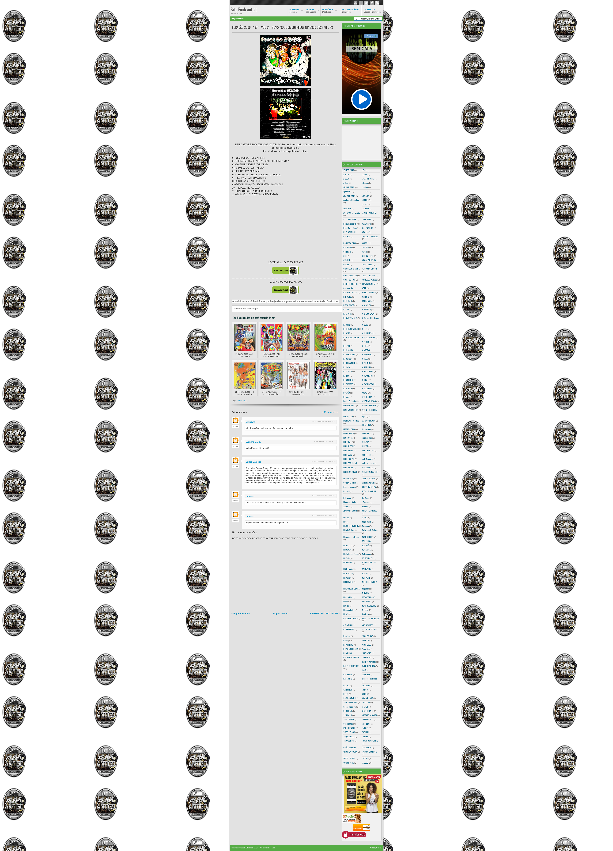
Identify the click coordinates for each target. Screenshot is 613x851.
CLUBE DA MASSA (350, 275)
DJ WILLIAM (347, 388)
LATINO (364, 517)
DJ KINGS (346, 346)
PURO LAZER (366, 653)
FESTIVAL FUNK (349, 429)
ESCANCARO (348, 416)
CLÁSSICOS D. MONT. (351, 268)
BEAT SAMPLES (367, 228)
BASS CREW (366, 223)
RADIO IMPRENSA (368, 666)
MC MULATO (348, 573)
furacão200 (242, 401)
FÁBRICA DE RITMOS (351, 420)
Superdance (348, 723)
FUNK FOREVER (349, 459)
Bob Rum (346, 236)
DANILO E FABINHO (369, 292)
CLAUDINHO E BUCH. (369, 268)
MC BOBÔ (365, 545)
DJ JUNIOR (365, 341)
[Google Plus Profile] (361, 3)
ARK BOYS (365, 208)
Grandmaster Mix (368, 482)
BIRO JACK (366, 232)
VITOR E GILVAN (349, 758)
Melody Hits (347, 597)
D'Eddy (364, 288)
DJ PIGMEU (366, 363)
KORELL (346, 517)
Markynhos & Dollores (370, 530)
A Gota (345, 183)
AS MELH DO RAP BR (369, 212)
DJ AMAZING (366, 309)
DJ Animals (347, 313)
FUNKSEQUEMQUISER (370, 471)
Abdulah (365, 187)
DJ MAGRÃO (366, 350)
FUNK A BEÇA (348, 450)
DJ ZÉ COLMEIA (367, 388)
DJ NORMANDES (349, 363)
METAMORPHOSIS (368, 597)
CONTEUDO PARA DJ (369, 279)
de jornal (294, 10)
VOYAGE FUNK (348, 762)
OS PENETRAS (348, 629)
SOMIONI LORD (367, 698)
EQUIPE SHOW (367, 397)
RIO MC (346, 685)
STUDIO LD (347, 715)
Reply (235, 426)
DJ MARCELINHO (349, 354)
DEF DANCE (347, 296)
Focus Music (366, 433)
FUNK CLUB (347, 454)
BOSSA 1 (365, 243)
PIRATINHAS (348, 644)
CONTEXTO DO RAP (350, 284)
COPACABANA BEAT (369, 284)
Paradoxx (347, 636)
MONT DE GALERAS (369, 605)
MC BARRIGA (366, 541)
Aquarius (365, 204)
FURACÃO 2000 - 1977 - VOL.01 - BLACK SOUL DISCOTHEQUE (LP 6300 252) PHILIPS (282, 27)
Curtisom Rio (348, 288)
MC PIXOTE (366, 577)
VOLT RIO (365, 758)
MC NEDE (365, 573)
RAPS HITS (347, 678)
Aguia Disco (347, 191)
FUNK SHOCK (348, 467)
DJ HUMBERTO (367, 333)
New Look (365, 614)
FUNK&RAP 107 (367, 467)
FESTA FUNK (366, 425)
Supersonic (366, 723)
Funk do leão (366, 454)
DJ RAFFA (346, 367)
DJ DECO (365, 324)
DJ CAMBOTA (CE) (350, 318)
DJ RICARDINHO (368, 371)
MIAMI (345, 601)
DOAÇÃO (346, 392)
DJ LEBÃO (365, 346)
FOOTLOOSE (347, 437)
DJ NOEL (365, 358)
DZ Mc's (346, 397)
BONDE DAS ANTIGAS (370, 236)
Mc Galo (346, 558)
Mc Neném (347, 577)
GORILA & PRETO (349, 482)
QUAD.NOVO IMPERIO (351, 657)
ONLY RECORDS (367, 625)
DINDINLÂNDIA (367, 301)
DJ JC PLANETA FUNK (351, 337)
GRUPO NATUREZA (369, 487)
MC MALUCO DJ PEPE (369, 562)
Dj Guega (378, 848)
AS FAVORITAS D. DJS (351, 212)
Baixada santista (349, 223)
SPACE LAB (366, 702)
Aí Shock (365, 191)
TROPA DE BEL (348, 740)
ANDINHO (365, 200)
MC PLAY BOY (348, 582)
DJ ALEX (346, 309)
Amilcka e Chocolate (351, 200)
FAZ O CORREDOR (368, 420)
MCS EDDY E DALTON (369, 582)
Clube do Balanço (368, 275)
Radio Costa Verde (369, 661)
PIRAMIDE (365, 640)
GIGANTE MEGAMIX (369, 478)
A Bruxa (346, 174)
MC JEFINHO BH (367, 558)
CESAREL (346, 260)
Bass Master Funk (350, 228)
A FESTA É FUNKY (368, 178)
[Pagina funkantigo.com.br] (372, 3)
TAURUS (365, 728)
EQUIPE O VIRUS (349, 405)
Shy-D (345, 694)
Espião (364, 416)
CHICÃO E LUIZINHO (369, 260)
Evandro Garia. (253, 442)
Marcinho (365, 526)
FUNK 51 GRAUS (349, 446)
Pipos (345, 640)
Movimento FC (348, 610)
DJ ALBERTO (366, 305)
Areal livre (347, 208)
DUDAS (364, 392)
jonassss (250, 496)
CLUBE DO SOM (349, 279)
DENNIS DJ (366, 296)
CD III (345, 256)
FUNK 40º (365, 442)
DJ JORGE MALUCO (368, 337)
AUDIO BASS (366, 219)
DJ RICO (346, 375)
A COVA (364, 174)
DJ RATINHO (366, 367)
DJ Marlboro (347, 358)
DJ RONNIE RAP (367, 375)
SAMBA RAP (347, 689)
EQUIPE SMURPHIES (351, 409)
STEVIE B (365, 706)
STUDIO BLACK (367, 711)
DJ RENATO (347, 371)
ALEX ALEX (365, 195)
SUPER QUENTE (367, 719)
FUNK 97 (365, 446)
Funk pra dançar (368, 463)
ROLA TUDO (366, 685)
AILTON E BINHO (349, 195)
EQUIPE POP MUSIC (369, 405)
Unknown (250, 422)
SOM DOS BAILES (349, 698)
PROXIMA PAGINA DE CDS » (325, 613)
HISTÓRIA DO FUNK (369, 491)
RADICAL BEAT (367, 657)
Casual (364, 251)
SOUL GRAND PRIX (350, 702)
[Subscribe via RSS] (377, 3)
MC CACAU (347, 549)
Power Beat (366, 649)
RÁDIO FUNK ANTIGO (351, 666)
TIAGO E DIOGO (349, 732)
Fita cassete (366, 429)
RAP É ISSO (366, 674)
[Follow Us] (366, 3)
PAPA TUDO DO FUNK (370, 629)
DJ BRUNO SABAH (368, 313)
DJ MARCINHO (367, 354)
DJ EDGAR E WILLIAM (351, 329)
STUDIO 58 (347, 711)
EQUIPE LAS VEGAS (369, 401)
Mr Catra (365, 610)
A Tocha (365, 183)
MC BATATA (347, 545)
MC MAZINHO (366, 569)
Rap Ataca (365, 670)
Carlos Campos (253, 462)
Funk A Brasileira (368, 450)
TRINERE (365, 736)
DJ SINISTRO (348, 380)
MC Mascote (348, 569)
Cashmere (347, 251)
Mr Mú (345, 614)
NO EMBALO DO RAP (351, 618)
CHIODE (346, 264)
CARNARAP (347, 247)
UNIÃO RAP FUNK (349, 747)
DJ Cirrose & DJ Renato (370, 318)
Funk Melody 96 (367, 459)
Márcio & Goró (348, 530)
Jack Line (346, 506)
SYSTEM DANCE (349, 728)
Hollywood (347, 498)
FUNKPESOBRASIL (350, 471)
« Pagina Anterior (240, 613)
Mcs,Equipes (327, 10)
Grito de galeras (349, 487)
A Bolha (364, 170)
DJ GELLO (346, 333)
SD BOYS (365, 689)
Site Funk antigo (244, 9)
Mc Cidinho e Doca (350, 554)
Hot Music (365, 498)
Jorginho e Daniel (350, 510)
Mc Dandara (366, 554)
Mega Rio (365, 588)
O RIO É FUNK (348, 625)
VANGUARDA (366, 747)
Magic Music (366, 521)
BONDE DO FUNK (349, 243)
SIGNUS (365, 694)
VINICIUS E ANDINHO (369, 751)
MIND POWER (367, 601)
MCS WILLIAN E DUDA (351, 588)
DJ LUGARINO (348, 350)
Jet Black (365, 506)
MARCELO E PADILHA (351, 526)
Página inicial (237, 19)
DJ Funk (364, 329)
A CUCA (346, 178)
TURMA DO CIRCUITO (370, 740)
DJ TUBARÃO (348, 384)
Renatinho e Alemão (369, 678)
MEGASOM (365, 593)
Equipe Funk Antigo (372, 10)
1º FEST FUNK (348, 170)
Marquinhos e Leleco (351, 537)
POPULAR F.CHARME (351, 649)
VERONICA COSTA (350, 751)
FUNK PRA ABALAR (350, 463)
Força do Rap (367, 437)
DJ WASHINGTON (368, 384)
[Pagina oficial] (355, 3)
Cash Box (365, 247)
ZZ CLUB (365, 762)
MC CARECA (366, 549)
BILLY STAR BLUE (349, 232)
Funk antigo (350, 10)
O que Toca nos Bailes (370, 618)
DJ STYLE (365, 380)
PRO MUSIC (347, 653)
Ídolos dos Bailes (349, 502)
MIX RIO (346, 605)
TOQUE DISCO (348, 736)
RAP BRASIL (348, 674)
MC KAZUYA (347, 562)
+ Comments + (330, 412)
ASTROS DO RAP (349, 219)
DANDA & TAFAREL (350, 292)
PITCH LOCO (366, 644)
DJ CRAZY (347, 324)
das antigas (311, 10)
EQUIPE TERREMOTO (369, 409)
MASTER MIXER (367, 537)
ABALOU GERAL (349, 187)
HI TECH (346, 491)
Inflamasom (366, 502)
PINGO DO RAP (367, 636)
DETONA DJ (347, 301)
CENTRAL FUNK (367, 256)
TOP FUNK (365, 732)
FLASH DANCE (348, 433)
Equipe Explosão (349, 401)
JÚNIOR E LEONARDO (369, 510)
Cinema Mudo (367, 264)
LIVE (344, 521)
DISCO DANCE (348, 305)
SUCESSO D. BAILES (369, 715)
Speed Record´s (349, 706)
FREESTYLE (347, 442)
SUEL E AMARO (348, 719)
